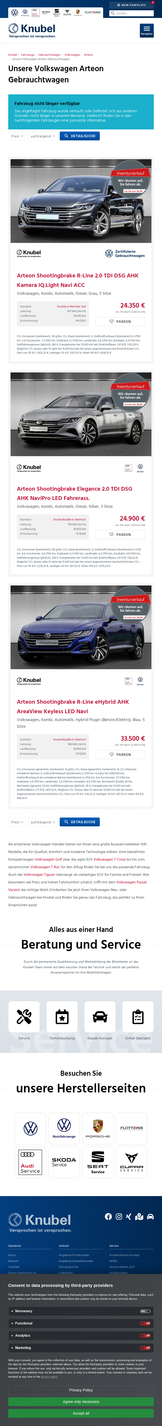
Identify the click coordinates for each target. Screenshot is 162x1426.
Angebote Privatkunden (74, 1255)
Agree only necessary (81, 1402)
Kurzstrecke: (34, 340)
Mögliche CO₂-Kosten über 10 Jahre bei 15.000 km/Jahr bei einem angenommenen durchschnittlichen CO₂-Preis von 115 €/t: (78, 351)
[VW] (30, 1128)
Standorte (14, 1246)
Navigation (147, 30)
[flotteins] (131, 1128)
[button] (17, 136)
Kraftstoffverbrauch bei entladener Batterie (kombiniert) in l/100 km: (56, 777)
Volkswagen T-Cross (109, 860)
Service (24, 1038)
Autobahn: (119, 340)
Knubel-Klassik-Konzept (124, 1255)
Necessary (23, 1311)
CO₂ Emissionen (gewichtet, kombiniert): (40, 769)
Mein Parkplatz (133, 5)
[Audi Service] (30, 1162)
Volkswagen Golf (48, 860)
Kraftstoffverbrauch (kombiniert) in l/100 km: (68, 773)
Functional (23, 1323)
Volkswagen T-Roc (45, 867)
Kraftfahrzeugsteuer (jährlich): (34, 344)
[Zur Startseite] (40, 1228)
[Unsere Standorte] (137, 1218)
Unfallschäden (118, 1273)
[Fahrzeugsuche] (149, 1218)
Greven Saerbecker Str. (22, 1273)
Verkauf (64, 1246)
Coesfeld (13, 1267)
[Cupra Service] (131, 1162)
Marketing (23, 1348)
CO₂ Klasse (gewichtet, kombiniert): (95, 769)
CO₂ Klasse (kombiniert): (76, 336)
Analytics (22, 1335)
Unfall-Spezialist (138, 1038)
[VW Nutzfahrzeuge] (64, 1128)
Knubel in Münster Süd (71, 306)
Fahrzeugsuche (68, 1267)
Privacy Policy (81, 1390)
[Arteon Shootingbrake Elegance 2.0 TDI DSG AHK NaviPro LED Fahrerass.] (81, 425)
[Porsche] (98, 1128)
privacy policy (49, 1376)
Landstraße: (90, 340)
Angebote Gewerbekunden (76, 1261)
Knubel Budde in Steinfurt (69, 519)
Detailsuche (80, 136)
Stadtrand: (62, 340)
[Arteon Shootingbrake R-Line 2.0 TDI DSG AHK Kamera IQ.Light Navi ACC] (81, 212)
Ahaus (12, 1255)
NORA (113, 1261)
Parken (123, 322)
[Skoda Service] (64, 1162)
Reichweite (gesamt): (29, 786)
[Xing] (127, 1218)
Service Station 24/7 (122, 1267)
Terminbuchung (62, 1038)
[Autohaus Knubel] (32, 30)
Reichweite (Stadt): (113, 782)
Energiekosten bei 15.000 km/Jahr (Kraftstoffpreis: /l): (92, 344)
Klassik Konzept (100, 1038)
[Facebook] (107, 1218)
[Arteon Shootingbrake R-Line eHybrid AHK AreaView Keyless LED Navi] (81, 638)
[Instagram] (117, 1218)
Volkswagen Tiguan (39, 875)
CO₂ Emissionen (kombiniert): (34, 336)
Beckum (13, 1261)
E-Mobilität (66, 1273)
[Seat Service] (98, 1162)
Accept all (81, 1413)
